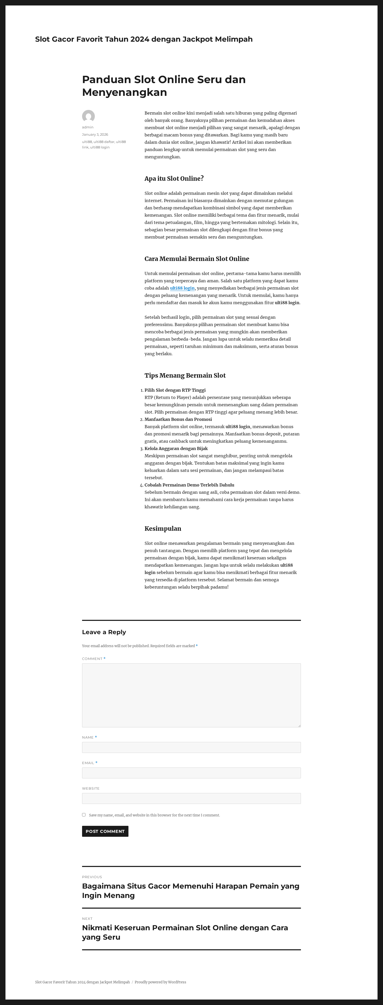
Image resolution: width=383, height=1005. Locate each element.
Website (91, 788)
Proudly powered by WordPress (160, 982)
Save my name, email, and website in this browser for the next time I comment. (154, 815)
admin (88, 127)
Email (90, 763)
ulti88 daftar (104, 142)
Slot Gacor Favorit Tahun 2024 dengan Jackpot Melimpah (144, 39)
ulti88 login (100, 147)
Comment (94, 659)
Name (89, 737)
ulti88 (87, 142)
